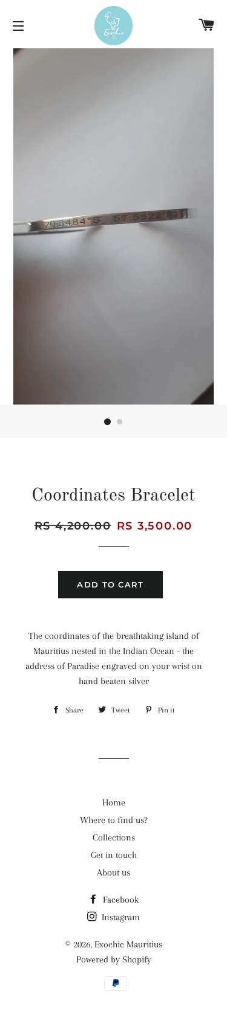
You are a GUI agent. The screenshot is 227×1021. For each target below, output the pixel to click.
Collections (114, 837)
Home (113, 802)
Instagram (119, 917)
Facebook (119, 899)
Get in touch (114, 855)
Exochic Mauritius (128, 944)
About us (113, 872)
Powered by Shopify (113, 959)
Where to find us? (114, 820)
